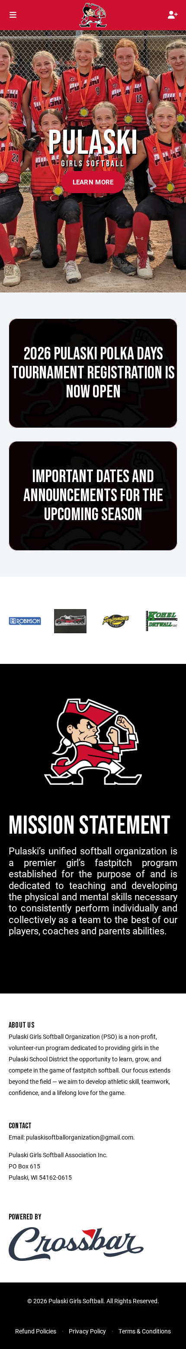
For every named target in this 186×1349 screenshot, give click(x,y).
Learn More (93, 182)
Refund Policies (35, 1331)
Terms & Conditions (145, 1331)
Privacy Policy (87, 1331)
